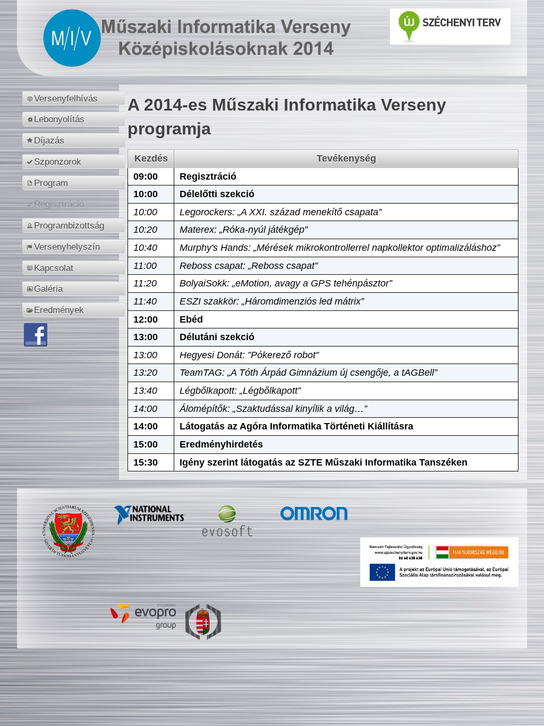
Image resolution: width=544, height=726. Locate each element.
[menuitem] (75, 98)
